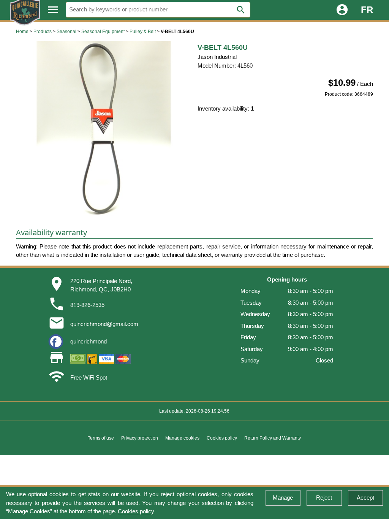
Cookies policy (136, 511)
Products (42, 31)
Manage (283, 497)
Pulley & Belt (143, 31)
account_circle (342, 9)
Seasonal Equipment (103, 31)
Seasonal (66, 31)
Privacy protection (139, 438)
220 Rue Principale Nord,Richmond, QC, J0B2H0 (101, 285)
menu (53, 9)
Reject (324, 497)
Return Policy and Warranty (272, 438)
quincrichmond (88, 341)
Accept (365, 497)
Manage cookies (182, 438)
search (241, 10)
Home (22, 31)
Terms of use (101, 438)
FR (367, 10)
